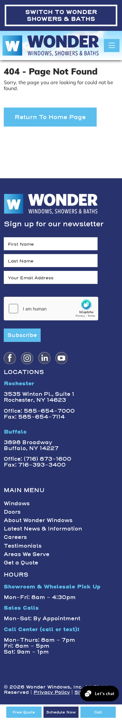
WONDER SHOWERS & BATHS (61, 15)
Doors (12, 512)
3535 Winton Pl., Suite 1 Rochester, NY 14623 (39, 397)
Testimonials (23, 546)
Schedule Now (61, 712)
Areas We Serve (26, 554)
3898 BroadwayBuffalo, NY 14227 (31, 445)
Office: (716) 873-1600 (37, 459)
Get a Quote (21, 562)
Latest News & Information (43, 529)
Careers (15, 537)
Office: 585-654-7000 (39, 411)
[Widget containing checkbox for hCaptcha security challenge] (51, 308)
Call (98, 712)
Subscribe (22, 335)
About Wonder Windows (38, 520)
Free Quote (24, 712)
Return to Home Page (50, 117)
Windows (17, 503)
